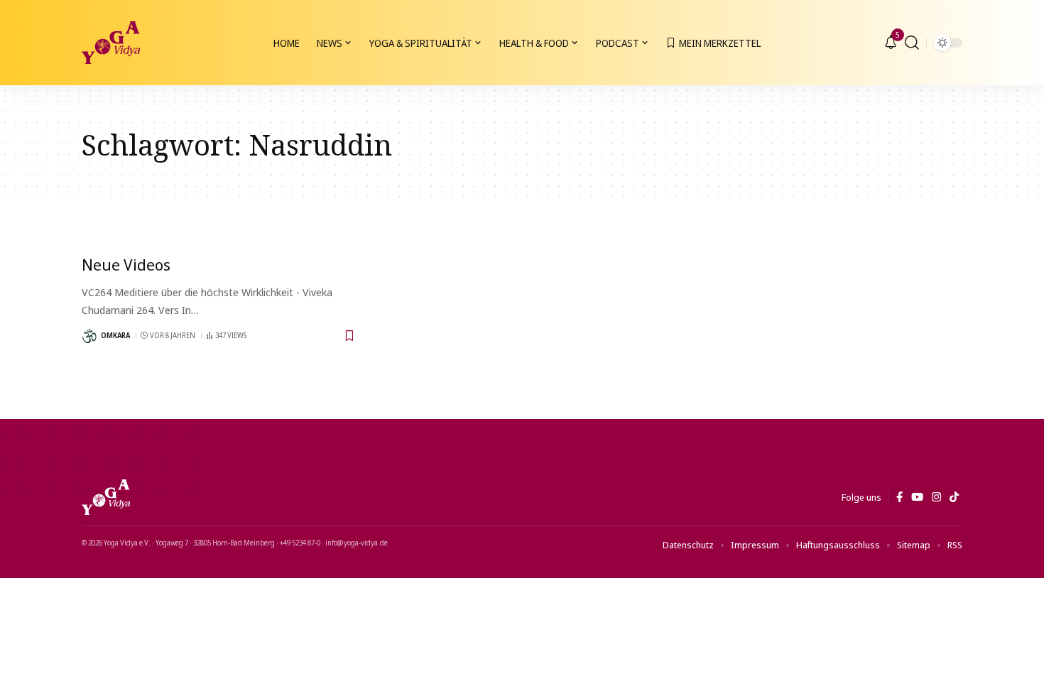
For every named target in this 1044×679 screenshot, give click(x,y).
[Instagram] (936, 497)
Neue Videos (126, 264)
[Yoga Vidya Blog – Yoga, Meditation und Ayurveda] (106, 497)
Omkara (115, 335)
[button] (912, 43)
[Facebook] (899, 497)
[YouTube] (917, 497)
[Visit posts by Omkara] (89, 336)
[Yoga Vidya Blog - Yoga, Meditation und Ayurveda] (111, 42)
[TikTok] (954, 497)
